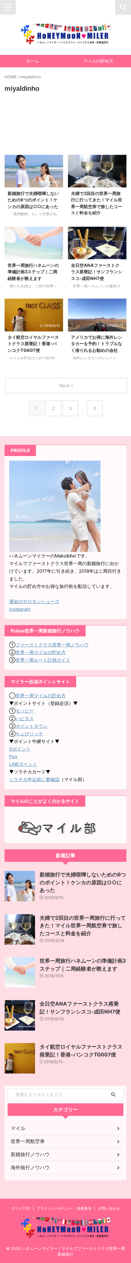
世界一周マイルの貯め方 (41, 652)
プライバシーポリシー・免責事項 (64, 1208)
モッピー (25, 711)
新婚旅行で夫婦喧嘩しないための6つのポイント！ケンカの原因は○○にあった (33, 200)
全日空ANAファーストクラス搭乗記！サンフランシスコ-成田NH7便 (96, 272)
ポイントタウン (32, 726)
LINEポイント (23, 764)
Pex (13, 756)
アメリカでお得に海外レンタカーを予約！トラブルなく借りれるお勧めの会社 (96, 343)
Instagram (19, 609)
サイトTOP (21, 1208)
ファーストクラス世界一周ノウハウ (52, 645)
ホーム (32, 60)
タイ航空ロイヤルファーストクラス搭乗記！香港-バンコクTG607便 (33, 343)
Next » (66, 385)
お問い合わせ (109, 1208)
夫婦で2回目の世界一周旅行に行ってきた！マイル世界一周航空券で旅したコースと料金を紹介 (83, 925)
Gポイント (20, 749)
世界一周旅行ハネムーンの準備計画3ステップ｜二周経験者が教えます (33, 272)
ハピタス (25, 718)
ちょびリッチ (29, 734)
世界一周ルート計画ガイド (43, 660)
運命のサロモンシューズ (34, 601)
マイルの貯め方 (98, 60)
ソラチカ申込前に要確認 (34, 779)
